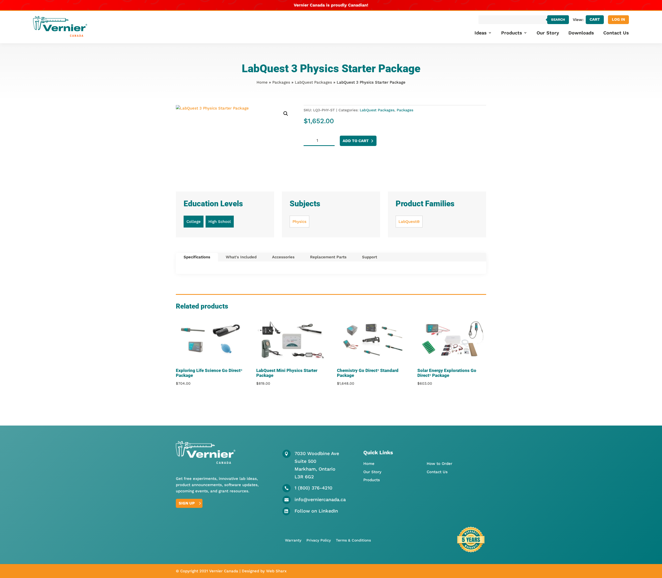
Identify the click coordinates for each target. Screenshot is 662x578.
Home (262, 82)
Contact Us (616, 32)
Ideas (481, 32)
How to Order (439, 463)
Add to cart (356, 140)
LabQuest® (409, 221)
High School (219, 221)
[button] (285, 113)
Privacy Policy (318, 540)
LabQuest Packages (313, 82)
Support (369, 257)
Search (558, 19)
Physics (299, 221)
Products (511, 32)
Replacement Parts (328, 257)
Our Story (548, 32)
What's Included (241, 257)
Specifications (197, 257)
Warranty (293, 540)
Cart (595, 19)
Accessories (283, 257)
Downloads (581, 32)
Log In (618, 19)
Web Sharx (276, 571)
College (193, 221)
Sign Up (187, 503)
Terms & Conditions (353, 540)
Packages (281, 82)
